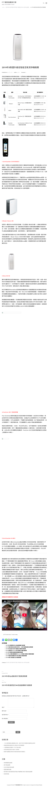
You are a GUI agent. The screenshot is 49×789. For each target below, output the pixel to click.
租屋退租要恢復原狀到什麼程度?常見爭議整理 (14, 745)
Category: (4, 662)
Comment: (23, 72)
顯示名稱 (4, 710)
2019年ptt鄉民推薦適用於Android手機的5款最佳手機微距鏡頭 (20, 654)
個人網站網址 (5, 718)
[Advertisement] (24, 20)
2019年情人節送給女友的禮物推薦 (13, 657)
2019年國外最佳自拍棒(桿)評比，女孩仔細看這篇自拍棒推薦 (19, 647)
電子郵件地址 (5, 714)
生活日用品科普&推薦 (9, 767)
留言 (3, 707)
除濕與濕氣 (6, 774)
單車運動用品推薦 (8, 762)
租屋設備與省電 (7, 769)
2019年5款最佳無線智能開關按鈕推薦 (14, 652)
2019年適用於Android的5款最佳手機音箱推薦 (16, 650)
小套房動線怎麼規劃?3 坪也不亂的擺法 (12, 747)
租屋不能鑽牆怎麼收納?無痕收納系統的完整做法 (14, 751)
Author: (15, 72)
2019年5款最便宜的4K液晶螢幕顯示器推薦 (15, 645)
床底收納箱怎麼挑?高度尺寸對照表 (11, 749)
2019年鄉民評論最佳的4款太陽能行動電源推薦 (16, 655)
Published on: (5, 72)
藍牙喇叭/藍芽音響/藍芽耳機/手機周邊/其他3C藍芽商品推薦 (17, 662)
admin (18, 72)
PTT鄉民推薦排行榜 (9, 2)
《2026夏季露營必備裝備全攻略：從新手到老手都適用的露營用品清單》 (20, 743)
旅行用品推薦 (7, 765)
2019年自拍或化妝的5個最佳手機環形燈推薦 (16, 648)
